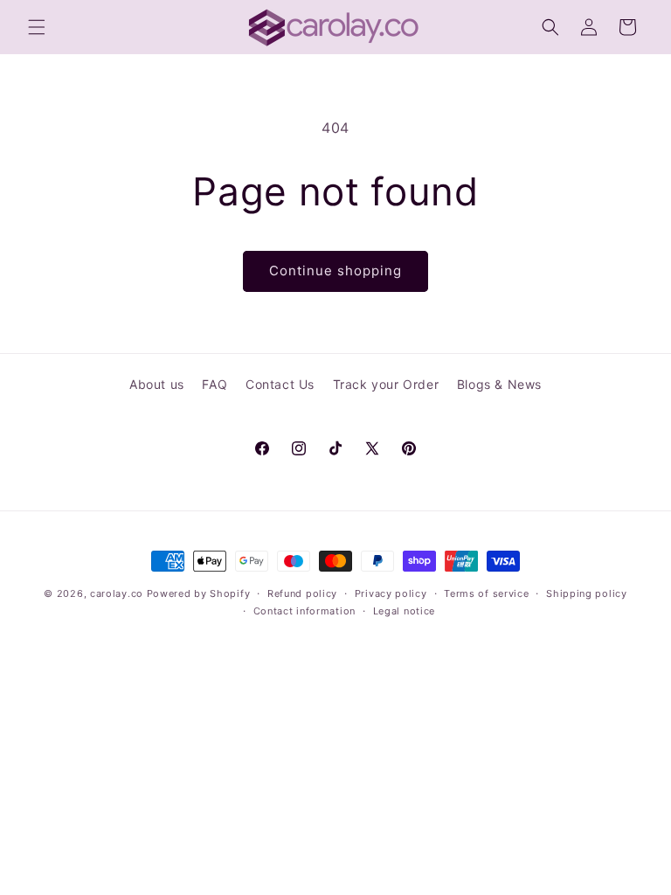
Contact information (304, 611)
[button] (36, 27)
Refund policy (302, 593)
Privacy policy (391, 593)
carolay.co (116, 593)
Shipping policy (586, 593)
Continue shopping (335, 270)
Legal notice (404, 611)
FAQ (214, 384)
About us (156, 384)
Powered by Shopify (199, 593)
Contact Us (280, 384)
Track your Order (386, 384)
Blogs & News (499, 384)
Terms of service (486, 593)
